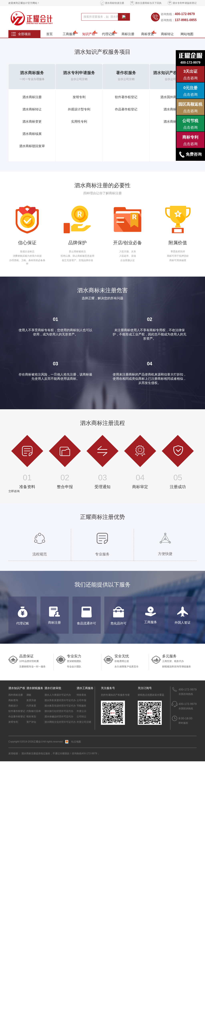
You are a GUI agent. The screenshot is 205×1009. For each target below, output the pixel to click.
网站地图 (187, 34)
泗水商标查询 (173, 109)
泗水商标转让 (32, 109)
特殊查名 (81, 694)
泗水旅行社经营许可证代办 (58, 711)
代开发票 (31, 705)
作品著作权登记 (126, 109)
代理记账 (108, 34)
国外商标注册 (15, 694)
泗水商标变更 (32, 121)
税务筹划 (31, 716)
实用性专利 (79, 121)
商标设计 (13, 705)
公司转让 (81, 716)
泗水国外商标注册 (173, 97)
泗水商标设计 (173, 121)
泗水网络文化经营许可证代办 (60, 722)
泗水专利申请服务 (79, 72)
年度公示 (81, 711)
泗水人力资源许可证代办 (57, 694)
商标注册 (128, 34)
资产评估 (31, 722)
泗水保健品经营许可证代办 (58, 716)
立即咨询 (14, 491)
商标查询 (13, 700)
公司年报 (81, 700)
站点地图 (76, 741)
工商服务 (69, 34)
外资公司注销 (84, 722)
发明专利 (79, 97)
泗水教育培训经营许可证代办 (60, 705)
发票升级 (31, 700)
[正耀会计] (34, 18)
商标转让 (167, 34)
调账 (28, 694)
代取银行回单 (33, 711)
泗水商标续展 (32, 133)
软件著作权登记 (126, 97)
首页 (49, 34)
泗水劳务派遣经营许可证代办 (60, 700)
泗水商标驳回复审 (32, 146)
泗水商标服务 (32, 72)
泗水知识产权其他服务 (173, 72)
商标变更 (147, 34)
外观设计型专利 (79, 109)
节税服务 (81, 705)
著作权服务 (126, 72)
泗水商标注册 (32, 97)
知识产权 (88, 34)
